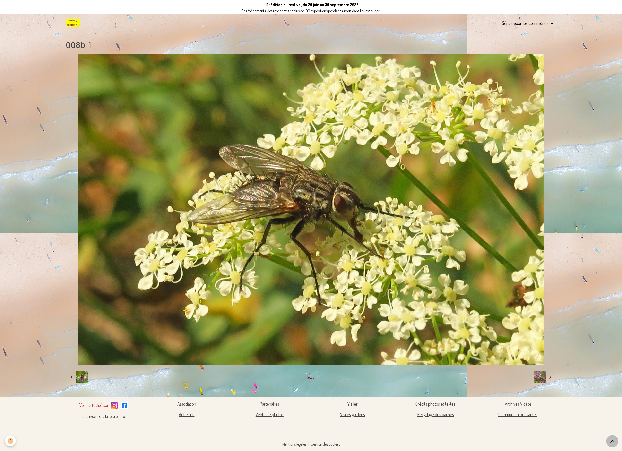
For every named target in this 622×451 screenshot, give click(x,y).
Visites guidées (352, 414)
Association (186, 404)
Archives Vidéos (518, 404)
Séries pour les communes (526, 23)
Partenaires (269, 404)
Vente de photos (270, 414)
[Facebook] (124, 404)
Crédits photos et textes (435, 404)
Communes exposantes (517, 414)
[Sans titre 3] (114, 404)
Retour (311, 377)
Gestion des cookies (325, 444)
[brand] (74, 23)
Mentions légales (294, 444)
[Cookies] (10, 440)
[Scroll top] (612, 441)
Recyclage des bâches (435, 414)
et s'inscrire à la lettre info (103, 416)
